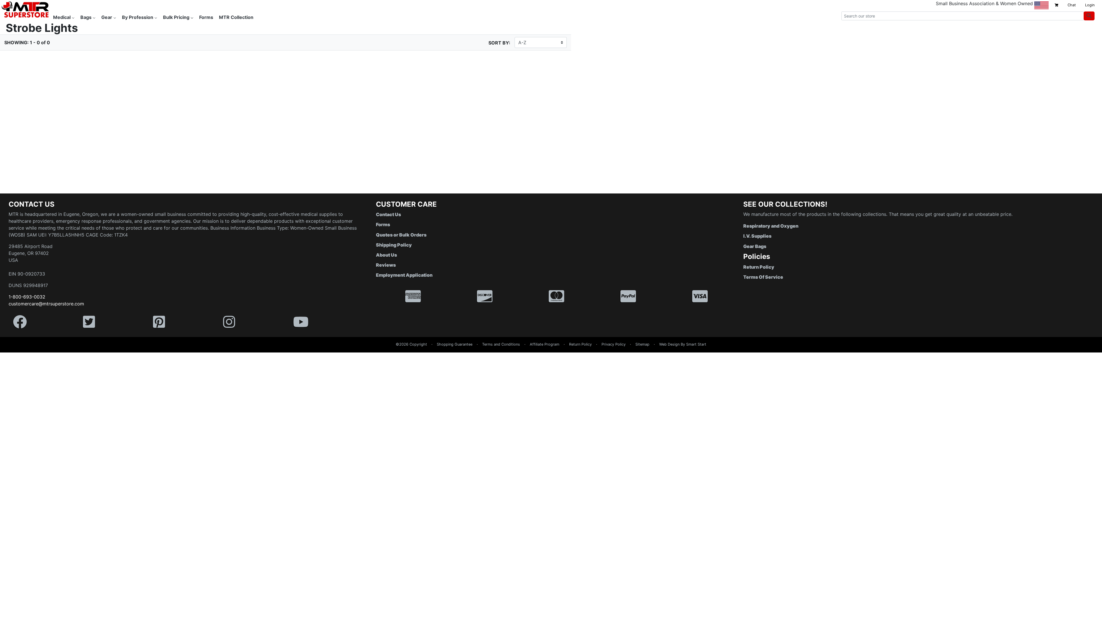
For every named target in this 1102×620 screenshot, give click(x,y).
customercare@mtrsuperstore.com (46, 304)
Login (1090, 5)
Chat (1072, 5)
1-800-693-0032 (27, 297)
